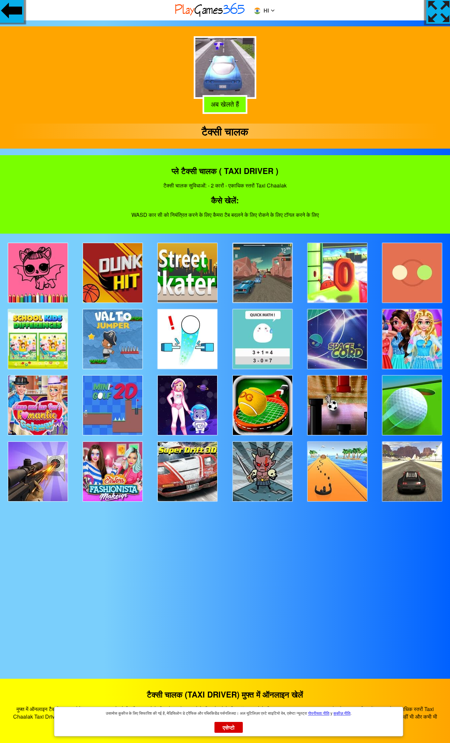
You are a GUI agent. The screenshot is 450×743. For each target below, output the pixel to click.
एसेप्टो (229, 727)
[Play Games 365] (210, 15)
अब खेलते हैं (225, 104)
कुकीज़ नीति (342, 713)
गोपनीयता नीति (318, 713)
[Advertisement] (225, 584)
